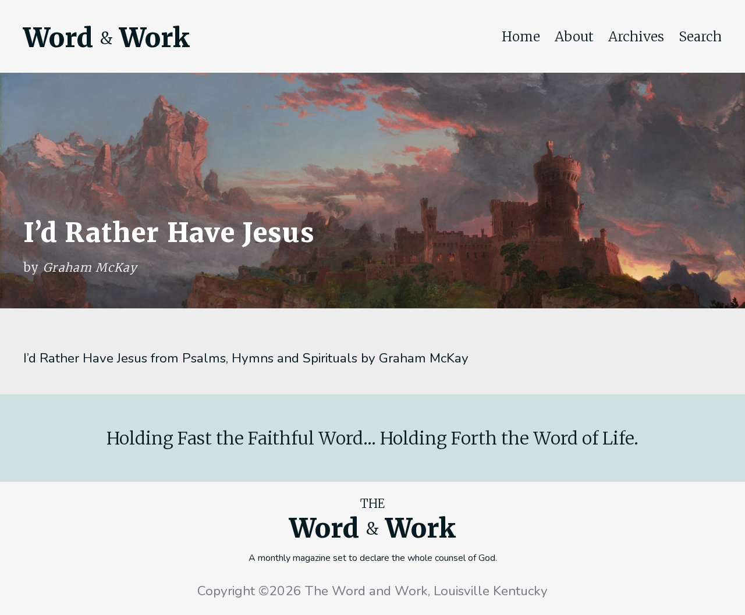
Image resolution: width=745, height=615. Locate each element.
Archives (636, 37)
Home (521, 37)
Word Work (106, 38)
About (574, 37)
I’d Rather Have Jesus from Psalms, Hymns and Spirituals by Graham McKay (246, 358)
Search (700, 37)
